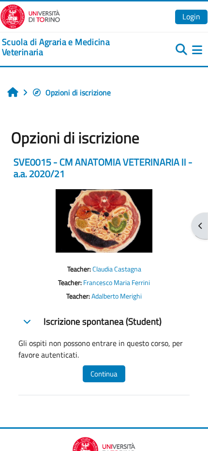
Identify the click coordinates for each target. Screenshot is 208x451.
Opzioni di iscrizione (78, 92)
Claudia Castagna (116, 269)
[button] (27, 321)
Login (191, 16)
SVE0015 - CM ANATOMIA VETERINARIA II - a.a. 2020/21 (103, 167)
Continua (104, 373)
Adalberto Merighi (116, 296)
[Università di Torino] (30, 15)
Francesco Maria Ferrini (116, 282)
